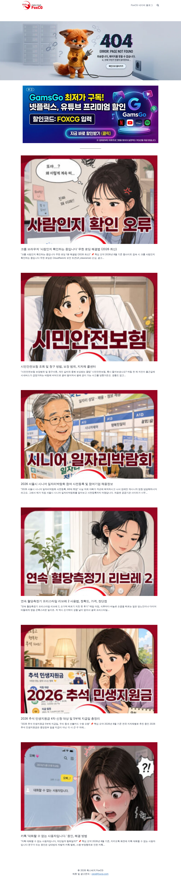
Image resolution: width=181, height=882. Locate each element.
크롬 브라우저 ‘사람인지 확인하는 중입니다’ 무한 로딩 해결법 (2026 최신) (69, 249)
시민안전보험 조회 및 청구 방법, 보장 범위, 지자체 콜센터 (58, 366)
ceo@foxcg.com (100, 874)
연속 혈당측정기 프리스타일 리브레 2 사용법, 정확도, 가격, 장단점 (64, 601)
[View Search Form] (157, 5)
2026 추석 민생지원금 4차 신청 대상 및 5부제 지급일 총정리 (60, 718)
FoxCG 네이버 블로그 (142, 5)
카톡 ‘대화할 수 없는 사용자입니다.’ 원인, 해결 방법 (54, 836)
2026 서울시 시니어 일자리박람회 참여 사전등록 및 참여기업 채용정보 (67, 484)
